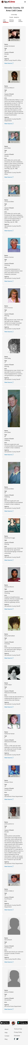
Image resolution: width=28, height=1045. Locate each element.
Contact (7, 1036)
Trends (11, 17)
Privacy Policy (18, 1032)
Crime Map (14, 14)
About (6, 1029)
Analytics (16, 17)
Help (6, 1032)
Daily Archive (20, 20)
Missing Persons (11, 20)
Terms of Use (18, 1029)
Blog (6, 1039)
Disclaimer (17, 1035)
